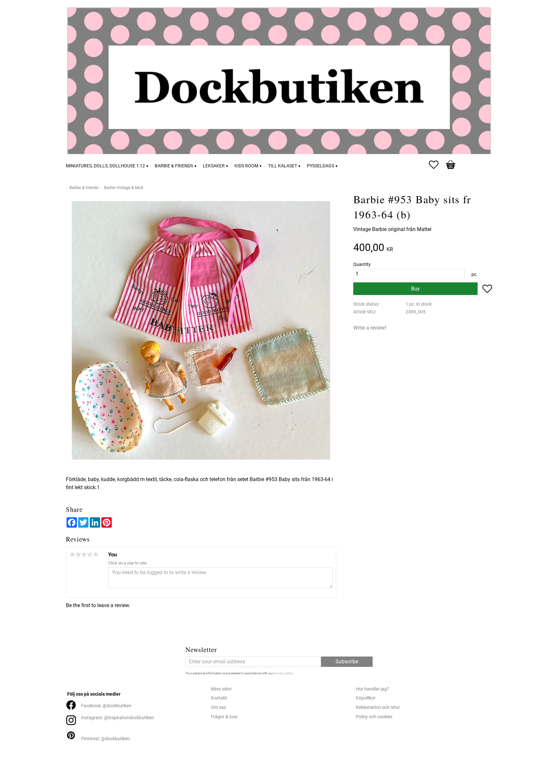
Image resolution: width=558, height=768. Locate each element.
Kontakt (219, 698)
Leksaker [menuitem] (214, 166)
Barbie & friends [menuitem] (174, 166)
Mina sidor (221, 689)
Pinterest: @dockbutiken (105, 739)
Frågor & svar (224, 717)
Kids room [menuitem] (246, 166)
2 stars (78, 554)
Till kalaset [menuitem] (282, 166)
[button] (437, 165)
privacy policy (283, 673)
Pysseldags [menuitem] (320, 166)
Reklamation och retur (378, 707)
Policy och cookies (374, 717)
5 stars (95, 554)
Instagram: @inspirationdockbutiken (117, 718)
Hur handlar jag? (372, 689)
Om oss (218, 707)
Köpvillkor (366, 698)
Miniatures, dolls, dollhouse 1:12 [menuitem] (105, 166)
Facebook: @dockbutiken (106, 706)
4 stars (90, 554)
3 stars (84, 554)
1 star (72, 554)
